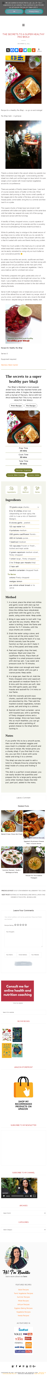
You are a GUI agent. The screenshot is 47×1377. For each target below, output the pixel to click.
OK (14, 11)
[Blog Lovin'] (13, 1366)
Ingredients (11, 492)
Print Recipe (16, 406)
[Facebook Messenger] (16, 50)
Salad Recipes (23, 1290)
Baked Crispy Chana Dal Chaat (11, 834)
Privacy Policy (34, 11)
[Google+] (34, 1366)
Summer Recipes (23, 1297)
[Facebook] (12, 50)
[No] (44, 8)
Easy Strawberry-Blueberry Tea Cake (29, 890)
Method (26, 492)
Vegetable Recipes (23, 1312)
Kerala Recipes (23, 1315)
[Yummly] (34, 50)
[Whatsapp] (29, 50)
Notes (37, 492)
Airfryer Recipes (23, 1304)
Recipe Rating (9, 925)
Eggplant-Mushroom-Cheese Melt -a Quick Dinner (34, 842)
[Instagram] (30, 1366)
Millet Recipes (23, 1301)
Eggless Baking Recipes (23, 1308)
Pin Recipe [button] (30, 406)
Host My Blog (39, 1373)
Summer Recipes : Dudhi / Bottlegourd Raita (12, 871)
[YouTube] (27, 1366)
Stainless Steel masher (9, 365)
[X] (8, 50)
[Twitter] (20, 1366)
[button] (38, 507)
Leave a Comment (23, 798)
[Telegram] (25, 50)
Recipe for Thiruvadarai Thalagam (34, 876)
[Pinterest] (21, 50)
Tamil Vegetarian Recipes (23, 1293)
